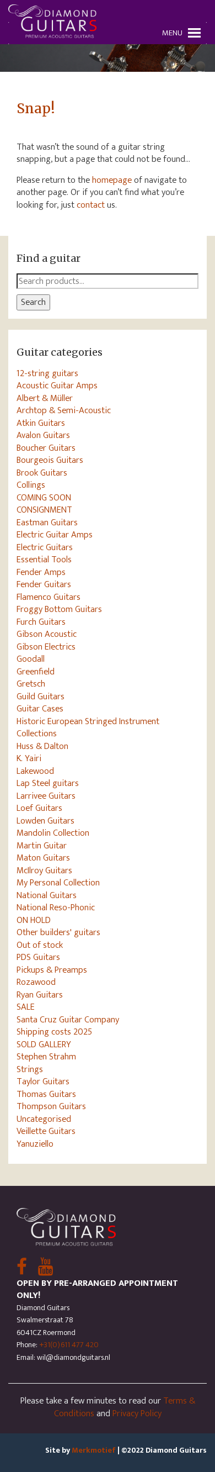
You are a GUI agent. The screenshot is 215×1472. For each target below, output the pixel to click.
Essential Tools (44, 559)
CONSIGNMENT (44, 510)
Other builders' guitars (58, 932)
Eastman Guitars (47, 522)
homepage (112, 180)
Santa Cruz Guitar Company (68, 1019)
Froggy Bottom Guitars (59, 609)
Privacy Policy (137, 1413)
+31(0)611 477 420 (69, 1344)
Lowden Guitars (45, 821)
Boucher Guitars (46, 448)
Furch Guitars (41, 622)
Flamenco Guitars (48, 597)
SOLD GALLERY (44, 1044)
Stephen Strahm (46, 1056)
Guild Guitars (40, 696)
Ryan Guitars (40, 995)
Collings (31, 485)
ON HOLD (34, 920)
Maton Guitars (43, 858)
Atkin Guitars (41, 423)
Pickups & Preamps (52, 970)
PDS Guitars (38, 957)
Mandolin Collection (53, 833)
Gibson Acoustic (47, 634)
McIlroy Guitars (44, 870)
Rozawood (36, 982)
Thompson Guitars (51, 1106)
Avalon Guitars (43, 435)
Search (33, 302)
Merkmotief (94, 1450)
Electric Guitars (45, 547)
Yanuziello (35, 1144)
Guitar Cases (40, 708)
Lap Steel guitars (48, 783)
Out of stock (40, 945)
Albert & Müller (45, 398)
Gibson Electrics (46, 647)
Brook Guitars (42, 473)
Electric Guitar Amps (55, 534)
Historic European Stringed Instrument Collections (88, 728)
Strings (30, 1069)
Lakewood (35, 771)
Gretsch (31, 684)
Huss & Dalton (42, 746)
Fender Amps (41, 572)
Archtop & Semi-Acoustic (64, 410)
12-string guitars (47, 373)
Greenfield (36, 671)
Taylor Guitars (43, 1081)
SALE (26, 1007)
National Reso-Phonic (56, 907)
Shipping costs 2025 (54, 1032)
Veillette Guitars (46, 1131)
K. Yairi (29, 758)
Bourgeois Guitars (50, 460)
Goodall (31, 659)
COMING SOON (44, 497)
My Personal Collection (58, 882)
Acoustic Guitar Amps (57, 385)
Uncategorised (44, 1119)
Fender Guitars (44, 584)
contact (91, 205)
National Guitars (47, 895)
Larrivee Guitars (46, 796)
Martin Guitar (42, 845)
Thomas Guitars (46, 1094)
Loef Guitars (39, 808)
